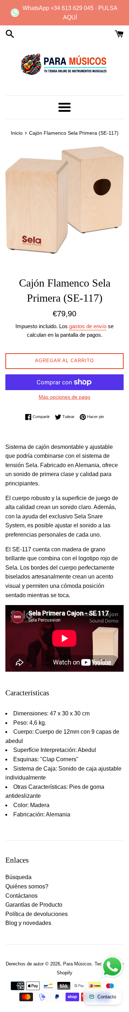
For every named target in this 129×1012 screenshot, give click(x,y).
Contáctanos (21, 896)
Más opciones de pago (64, 397)
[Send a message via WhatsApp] (112, 967)
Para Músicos (77, 964)
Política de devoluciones (36, 914)
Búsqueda (18, 877)
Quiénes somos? (26, 886)
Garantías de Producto (33, 905)
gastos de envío (87, 326)
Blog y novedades (28, 923)
